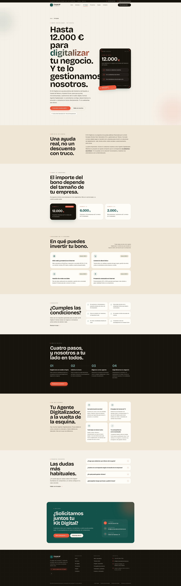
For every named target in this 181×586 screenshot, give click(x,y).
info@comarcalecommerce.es (124, 1)
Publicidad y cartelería (99, 568)
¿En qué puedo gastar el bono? (107, 474)
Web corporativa (97, 558)
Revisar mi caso (54, 325)
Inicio (71, 5)
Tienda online (97, 561)
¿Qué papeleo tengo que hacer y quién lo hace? (107, 481)
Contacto (105, 5)
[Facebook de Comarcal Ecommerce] (51, 573)
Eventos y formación (99, 571)
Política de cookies (115, 583)
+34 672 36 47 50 (111, 1)
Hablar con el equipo (55, 486)
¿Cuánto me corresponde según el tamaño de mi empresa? (107, 468)
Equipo (99, 5)
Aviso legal (96, 583)
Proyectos (92, 5)
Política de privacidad (105, 583)
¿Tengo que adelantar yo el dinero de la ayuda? (107, 461)
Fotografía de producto (99, 566)
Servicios (77, 5)
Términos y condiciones (126, 583)
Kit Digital (85, 5)
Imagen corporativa (98, 563)
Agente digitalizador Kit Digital (59, 569)
